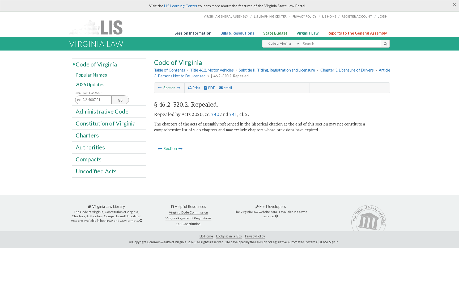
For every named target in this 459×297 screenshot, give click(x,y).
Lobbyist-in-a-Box (229, 236)
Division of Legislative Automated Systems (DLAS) (291, 242)
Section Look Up (88, 92)
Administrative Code (102, 111)
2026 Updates (89, 84)
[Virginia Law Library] (140, 221)
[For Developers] (276, 216)
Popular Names (91, 75)
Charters (87, 135)
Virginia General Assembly (226, 16)
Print (196, 88)
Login (383, 16)
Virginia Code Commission (188, 212)
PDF (211, 88)
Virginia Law (307, 33)
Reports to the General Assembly (357, 33)
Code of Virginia (96, 64)
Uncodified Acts (96, 171)
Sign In (333, 242)
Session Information (193, 33)
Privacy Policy (304, 16)
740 (215, 114)
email (227, 88)
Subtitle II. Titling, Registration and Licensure (277, 70)
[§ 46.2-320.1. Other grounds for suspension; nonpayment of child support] (160, 88)
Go (120, 100)
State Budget (275, 33)
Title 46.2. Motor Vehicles (212, 70)
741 (233, 114)
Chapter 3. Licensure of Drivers (347, 70)
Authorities (90, 147)
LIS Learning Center (180, 5)
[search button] (385, 44)
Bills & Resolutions (237, 33)
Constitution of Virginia (105, 123)
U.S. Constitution (188, 224)
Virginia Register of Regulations (188, 218)
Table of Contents (169, 70)
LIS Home (206, 236)
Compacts (88, 159)
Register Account (357, 16)
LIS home (329, 16)
